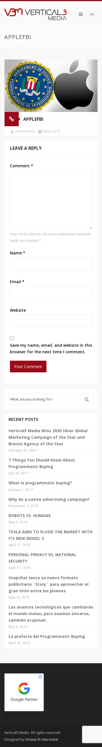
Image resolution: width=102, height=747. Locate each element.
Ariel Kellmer (25, 131)
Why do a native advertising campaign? (49, 499)
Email (17, 281)
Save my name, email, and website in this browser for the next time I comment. (51, 348)
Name (17, 253)
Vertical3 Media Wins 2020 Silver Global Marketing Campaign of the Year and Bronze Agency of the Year (48, 437)
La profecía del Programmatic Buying (46, 636)
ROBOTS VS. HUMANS (29, 515)
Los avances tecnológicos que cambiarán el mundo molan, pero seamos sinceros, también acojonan (50, 613)
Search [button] (89, 399)
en (92, 14)
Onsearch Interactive (41, 739)
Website (18, 310)
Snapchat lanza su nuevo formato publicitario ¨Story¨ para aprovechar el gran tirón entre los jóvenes (48, 584)
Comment (21, 165)
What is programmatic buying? (40, 482)
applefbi (33, 119)
